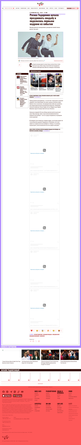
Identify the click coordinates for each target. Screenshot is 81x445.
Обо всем (36, 405)
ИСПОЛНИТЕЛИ (48, 407)
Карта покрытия (60, 410)
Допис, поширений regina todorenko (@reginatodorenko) (40, 209)
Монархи (36, 393)
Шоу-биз (17, 8)
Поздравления (37, 407)
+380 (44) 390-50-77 (6, 422)
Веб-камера (59, 409)
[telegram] (30, 341)
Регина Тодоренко (38, 334)
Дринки (70, 395)
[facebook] (33, 341)
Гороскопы (48, 396)
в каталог (40, 383)
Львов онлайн (60, 412)
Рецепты (70, 393)
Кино (28, 8)
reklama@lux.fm (5, 430)
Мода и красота (34, 8)
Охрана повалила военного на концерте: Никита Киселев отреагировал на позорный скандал (23, 79)
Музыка (36, 400)
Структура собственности (74, 407)
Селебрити (42, 336)
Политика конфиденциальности (73, 410)
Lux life (60, 404)
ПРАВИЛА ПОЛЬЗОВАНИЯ (73, 405)
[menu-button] (2, 8)
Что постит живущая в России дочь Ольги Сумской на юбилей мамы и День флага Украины (23, 102)
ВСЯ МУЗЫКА (48, 405)
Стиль (58, 396)
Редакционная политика (73, 413)
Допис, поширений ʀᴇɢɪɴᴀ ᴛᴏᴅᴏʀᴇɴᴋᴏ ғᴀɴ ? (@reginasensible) (41, 325)
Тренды (58, 398)
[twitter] (36, 341)
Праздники (48, 398)
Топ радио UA (61, 8)
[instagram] (7, 391)
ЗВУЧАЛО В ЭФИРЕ (49, 409)
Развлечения (23, 8)
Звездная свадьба (47, 334)
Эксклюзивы (37, 398)
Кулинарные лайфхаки (73, 396)
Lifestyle (51, 8)
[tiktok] (18, 391)
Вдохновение (42, 8)
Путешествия (37, 410)
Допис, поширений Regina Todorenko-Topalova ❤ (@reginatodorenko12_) (43, 247)
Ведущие (59, 405)
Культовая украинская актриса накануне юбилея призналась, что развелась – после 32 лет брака (23, 90)
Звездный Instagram (34, 336)
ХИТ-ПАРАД (48, 410)
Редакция (70, 420)
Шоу (35, 396)
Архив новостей (72, 418)
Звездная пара (55, 334)
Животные (48, 395)
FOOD (47, 8)
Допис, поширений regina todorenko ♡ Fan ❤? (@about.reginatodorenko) (43, 170)
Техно (36, 409)
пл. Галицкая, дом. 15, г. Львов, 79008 (21, 418)
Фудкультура (71, 398)
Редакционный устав (73, 411)
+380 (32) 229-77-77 (6, 418)
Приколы (47, 393)
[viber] (39, 341)
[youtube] (22, 391)
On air (55, 8)
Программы (59, 407)
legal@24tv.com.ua (6, 426)
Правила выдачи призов (73, 415)
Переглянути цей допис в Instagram (37, 153)
